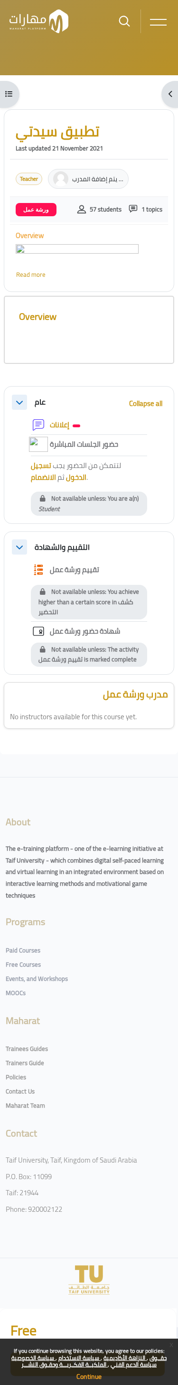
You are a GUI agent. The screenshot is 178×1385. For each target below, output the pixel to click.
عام (40, 402)
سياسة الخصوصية (33, 1357)
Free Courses (23, 964)
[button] (19, 402)
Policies (16, 1077)
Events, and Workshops (37, 978)
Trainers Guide (25, 1062)
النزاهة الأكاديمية (125, 1357)
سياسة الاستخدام (79, 1357)
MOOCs (16, 992)
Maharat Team (25, 1105)
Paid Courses (23, 950)
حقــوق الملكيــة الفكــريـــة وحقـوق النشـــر (94, 1361)
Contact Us (20, 1091)
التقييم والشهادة (62, 547)
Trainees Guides (27, 1048)
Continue (89, 1376)
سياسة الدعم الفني (134, 1364)
